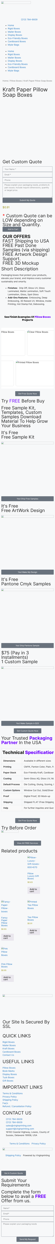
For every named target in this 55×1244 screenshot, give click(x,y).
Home (11, 25)
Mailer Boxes (14, 32)
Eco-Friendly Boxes (18, 38)
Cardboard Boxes (17, 41)
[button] (12, 229)
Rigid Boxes (14, 28)
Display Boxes (15, 35)
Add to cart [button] (33, 890)
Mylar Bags (13, 44)
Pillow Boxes (16, 81)
